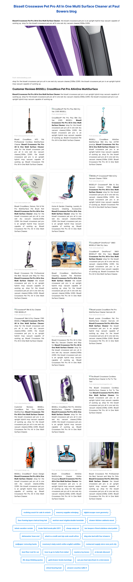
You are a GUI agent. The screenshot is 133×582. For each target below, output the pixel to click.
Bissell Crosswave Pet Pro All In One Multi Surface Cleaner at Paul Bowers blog (66, 8)
